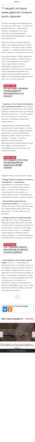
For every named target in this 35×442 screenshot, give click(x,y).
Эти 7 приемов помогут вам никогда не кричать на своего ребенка (16, 249)
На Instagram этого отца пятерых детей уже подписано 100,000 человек (16, 163)
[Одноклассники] (10, 309)
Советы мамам (8, 5)
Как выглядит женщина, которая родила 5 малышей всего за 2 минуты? (16, 92)
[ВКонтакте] (5, 309)
